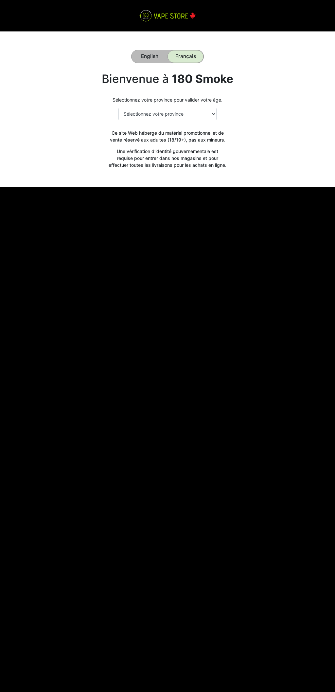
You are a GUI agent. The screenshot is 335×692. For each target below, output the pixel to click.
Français (185, 56)
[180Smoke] (167, 15)
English (149, 56)
